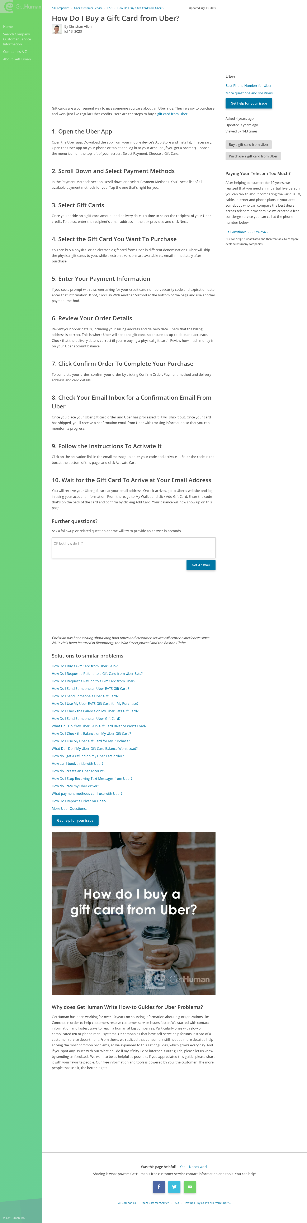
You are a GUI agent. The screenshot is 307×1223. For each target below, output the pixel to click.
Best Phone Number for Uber (249, 85)
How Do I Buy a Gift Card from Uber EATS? (85, 666)
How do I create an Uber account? (78, 771)
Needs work (198, 1166)
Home (8, 26)
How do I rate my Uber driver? (75, 786)
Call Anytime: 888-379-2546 (247, 232)
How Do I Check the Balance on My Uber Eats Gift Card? (95, 711)
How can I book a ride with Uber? (77, 763)
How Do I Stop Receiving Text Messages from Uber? (92, 778)
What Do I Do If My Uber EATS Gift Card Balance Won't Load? (99, 726)
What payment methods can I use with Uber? (87, 793)
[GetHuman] (20, 6)
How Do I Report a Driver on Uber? (79, 801)
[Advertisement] (134, 70)
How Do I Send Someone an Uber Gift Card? (86, 718)
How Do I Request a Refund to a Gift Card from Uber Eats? (97, 673)
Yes (182, 1166)
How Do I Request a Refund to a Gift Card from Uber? (93, 681)
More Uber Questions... (70, 808)
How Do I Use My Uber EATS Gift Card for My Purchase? (95, 703)
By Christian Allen (78, 26)
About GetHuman (17, 59)
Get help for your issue (75, 820)
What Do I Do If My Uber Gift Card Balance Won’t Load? (95, 748)
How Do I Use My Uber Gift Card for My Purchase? (91, 741)
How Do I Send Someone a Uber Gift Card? (85, 696)
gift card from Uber (172, 114)
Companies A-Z (15, 51)
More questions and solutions (249, 93)
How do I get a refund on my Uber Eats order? (88, 756)
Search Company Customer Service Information (17, 39)
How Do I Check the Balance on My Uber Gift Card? (91, 733)
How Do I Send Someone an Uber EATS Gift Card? (90, 688)
